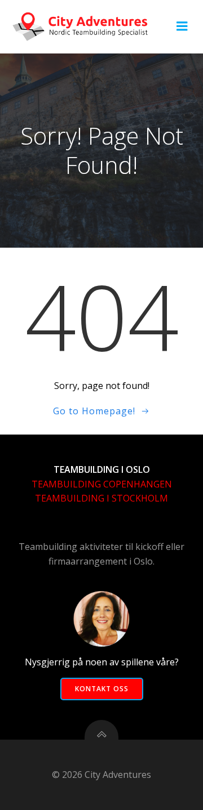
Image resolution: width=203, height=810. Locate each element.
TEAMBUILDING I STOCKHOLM (101, 498)
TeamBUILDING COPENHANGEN (102, 484)
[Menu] (182, 26)
